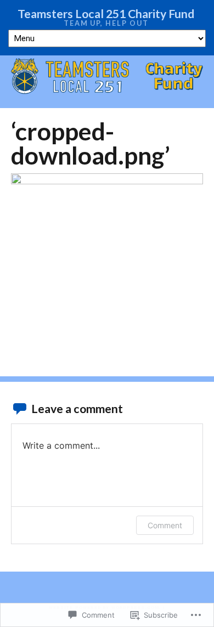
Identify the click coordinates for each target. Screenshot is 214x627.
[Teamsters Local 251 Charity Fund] (107, 76)
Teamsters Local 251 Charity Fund (106, 14)
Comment (165, 525)
